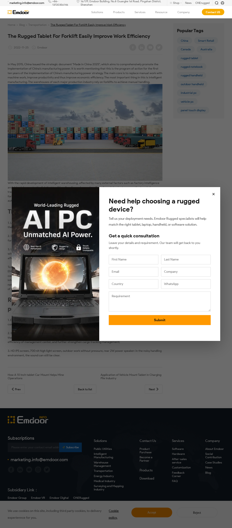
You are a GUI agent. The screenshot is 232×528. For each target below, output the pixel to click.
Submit (159, 320)
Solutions (97, 12)
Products (119, 12)
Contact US (213, 12)
